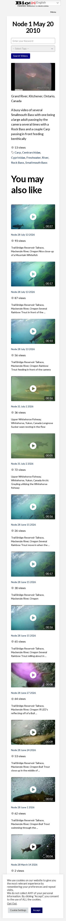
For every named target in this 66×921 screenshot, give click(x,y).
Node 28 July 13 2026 (23, 234)
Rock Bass (17, 162)
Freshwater (33, 157)
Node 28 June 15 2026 (23, 524)
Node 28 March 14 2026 (24, 864)
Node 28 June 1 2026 (22, 807)
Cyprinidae (18, 157)
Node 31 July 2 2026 (22, 406)
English (41, 2)
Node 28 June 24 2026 (23, 750)
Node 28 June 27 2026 (23, 692)
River (45, 157)
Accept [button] (36, 910)
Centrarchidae (31, 152)
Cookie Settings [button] (18, 910)
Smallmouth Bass (36, 162)
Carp (18, 152)
